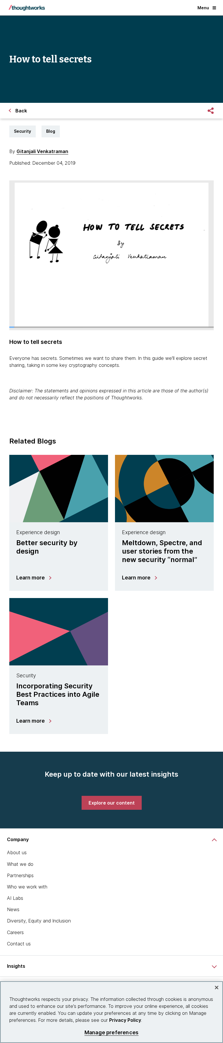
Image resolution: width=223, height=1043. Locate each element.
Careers (15, 932)
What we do (20, 864)
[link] (112, 803)
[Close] (216, 987)
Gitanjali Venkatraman (42, 151)
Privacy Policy (125, 1020)
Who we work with (27, 887)
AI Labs (15, 898)
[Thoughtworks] (26, 8)
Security (22, 131)
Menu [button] (203, 7)
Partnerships (20, 875)
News (13, 909)
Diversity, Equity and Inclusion (39, 921)
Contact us (19, 944)
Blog (50, 131)
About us (17, 852)
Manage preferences (111, 1032)
